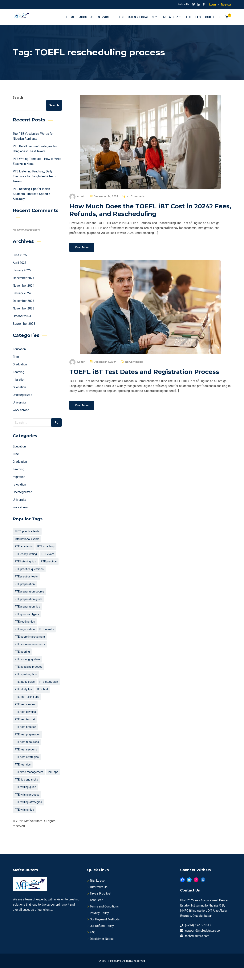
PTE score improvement (30, 636)
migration (19, 379)
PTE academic (24, 546)
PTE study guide (25, 681)
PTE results (46, 629)
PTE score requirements (30, 644)
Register (226, 4)
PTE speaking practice (28, 666)
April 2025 (19, 263)
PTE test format (25, 719)
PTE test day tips (25, 712)
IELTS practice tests (27, 531)
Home (70, 17)
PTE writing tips (24, 809)
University (19, 402)
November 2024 (23, 285)
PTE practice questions (29, 569)
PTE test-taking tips (27, 696)
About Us (86, 17)
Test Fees (96, 900)
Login (212, 4)
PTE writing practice (27, 794)
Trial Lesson (98, 880)
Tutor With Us (99, 887)
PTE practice (49, 561)
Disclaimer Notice (102, 939)
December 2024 (23, 278)
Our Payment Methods (105, 919)
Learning (18, 372)
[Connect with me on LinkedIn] (198, 4)
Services (104, 17)
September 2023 (24, 323)
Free (16, 357)
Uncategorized (22, 395)
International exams (27, 539)
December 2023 (23, 301)
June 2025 (20, 255)
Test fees (193, 17)
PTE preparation (25, 584)
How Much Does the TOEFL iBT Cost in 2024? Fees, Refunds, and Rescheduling (150, 210)
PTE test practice (25, 727)
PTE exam (48, 554)
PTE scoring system (27, 659)
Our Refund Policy (102, 926)
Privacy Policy (99, 913)
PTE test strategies (27, 757)
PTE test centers (25, 704)
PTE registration (25, 629)
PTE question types (27, 614)
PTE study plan (48, 681)
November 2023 (23, 308)
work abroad (21, 410)
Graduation (20, 364)
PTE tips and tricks (26, 779)
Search (18, 97)
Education (19, 349)
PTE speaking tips (26, 674)
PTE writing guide (25, 787)
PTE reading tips (25, 621)
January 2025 (22, 270)
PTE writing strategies (28, 802)
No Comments (136, 196)
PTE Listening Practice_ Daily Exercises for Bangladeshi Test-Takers (34, 176)
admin (81, 196)
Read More (82, 247)
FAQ (92, 932)
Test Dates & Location (136, 17)
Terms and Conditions (104, 906)
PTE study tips (24, 689)
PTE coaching (46, 546)
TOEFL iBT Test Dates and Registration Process (144, 372)
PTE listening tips (25, 561)
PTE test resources (27, 742)
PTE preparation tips (27, 606)
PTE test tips (23, 764)
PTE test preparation (27, 734)
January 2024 (22, 293)
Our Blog (212, 17)
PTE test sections (26, 749)
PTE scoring (22, 651)
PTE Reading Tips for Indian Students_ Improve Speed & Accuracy (32, 194)
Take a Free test (100, 893)
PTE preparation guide (28, 599)
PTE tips (53, 772)
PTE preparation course (29, 591)
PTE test (42, 689)
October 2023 (22, 316)
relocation (19, 387)
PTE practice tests (26, 576)
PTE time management (29, 772)
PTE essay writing (26, 554)
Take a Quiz (169, 17)
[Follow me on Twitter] (193, 4)
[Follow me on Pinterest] (204, 4)
